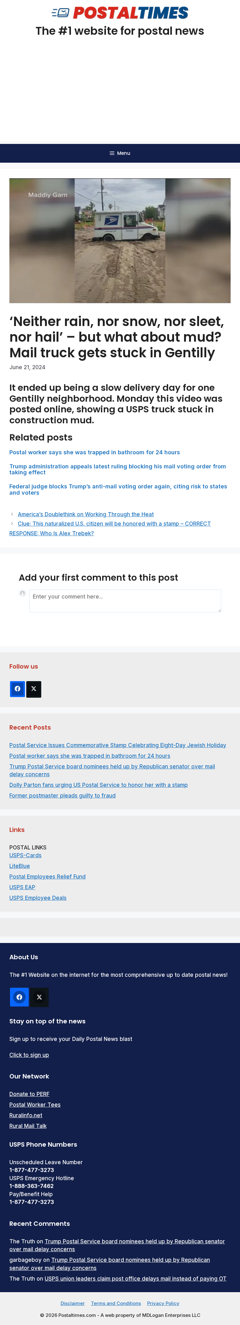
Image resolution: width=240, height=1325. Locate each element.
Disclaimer (73, 1303)
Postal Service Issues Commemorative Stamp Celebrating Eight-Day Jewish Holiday (117, 745)
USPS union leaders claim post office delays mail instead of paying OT (136, 1279)
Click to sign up (29, 1055)
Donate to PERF (29, 1094)
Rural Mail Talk (28, 1126)
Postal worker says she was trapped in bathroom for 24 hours (94, 452)
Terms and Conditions (116, 1303)
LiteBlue (19, 866)
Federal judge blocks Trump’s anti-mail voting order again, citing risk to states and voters (118, 489)
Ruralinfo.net (25, 1115)
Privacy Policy (163, 1303)
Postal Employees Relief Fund (47, 877)
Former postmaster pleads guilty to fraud (62, 795)
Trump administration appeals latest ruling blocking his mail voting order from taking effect (117, 469)
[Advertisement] (120, 97)
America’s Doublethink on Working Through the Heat (86, 514)
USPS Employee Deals (38, 898)
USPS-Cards (25, 855)
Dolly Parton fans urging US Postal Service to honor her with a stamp (98, 785)
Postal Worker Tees (35, 1105)
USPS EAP (22, 887)
